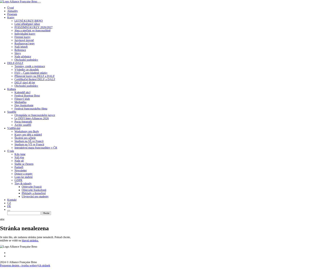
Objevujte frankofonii (34, 190)
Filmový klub (22, 98)
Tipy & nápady (23, 183)
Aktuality (12, 10)
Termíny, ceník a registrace (29, 66)
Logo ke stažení (23, 176)
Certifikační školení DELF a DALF (34, 79)
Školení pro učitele (25, 137)
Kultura (11, 89)
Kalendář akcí (22, 92)
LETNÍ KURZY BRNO (28, 20)
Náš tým (19, 157)
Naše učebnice (22, 56)
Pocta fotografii (23, 121)
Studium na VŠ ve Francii (29, 144)
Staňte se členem (23, 163)
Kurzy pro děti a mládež (28, 134)
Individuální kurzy (24, 33)
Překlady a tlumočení (34, 193)
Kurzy (10, 17)
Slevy (17, 53)
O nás (10, 150)
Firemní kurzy (22, 37)
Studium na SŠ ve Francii (29, 141)
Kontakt (11, 199)
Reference (20, 50)
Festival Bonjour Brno (27, 95)
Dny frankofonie (23, 105)
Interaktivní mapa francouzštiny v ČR (35, 147)
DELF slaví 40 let (24, 82)
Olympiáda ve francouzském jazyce (34, 115)
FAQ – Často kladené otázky (30, 72)
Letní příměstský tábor (27, 23)
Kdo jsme (19, 154)
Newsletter (20, 170)
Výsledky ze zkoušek (26, 69)
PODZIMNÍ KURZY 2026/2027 (33, 27)
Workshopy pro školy (26, 131)
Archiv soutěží (22, 124)
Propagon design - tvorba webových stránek (25, 265)
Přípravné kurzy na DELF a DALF (34, 76)
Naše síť (19, 160)
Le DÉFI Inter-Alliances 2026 (31, 118)
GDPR (18, 180)
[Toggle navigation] (39, 2)
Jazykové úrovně (24, 40)
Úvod (10, 7)
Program (12, 14)
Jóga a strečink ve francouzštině (32, 30)
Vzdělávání (13, 128)
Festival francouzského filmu (30, 108)
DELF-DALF (15, 63)
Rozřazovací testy (24, 43)
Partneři (18, 167)
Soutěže (11, 111)
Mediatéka (20, 102)
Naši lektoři (21, 46)
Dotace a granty (23, 173)
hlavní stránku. (30, 240)
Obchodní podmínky (26, 59)
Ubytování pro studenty (35, 196)
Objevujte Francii (32, 186)
